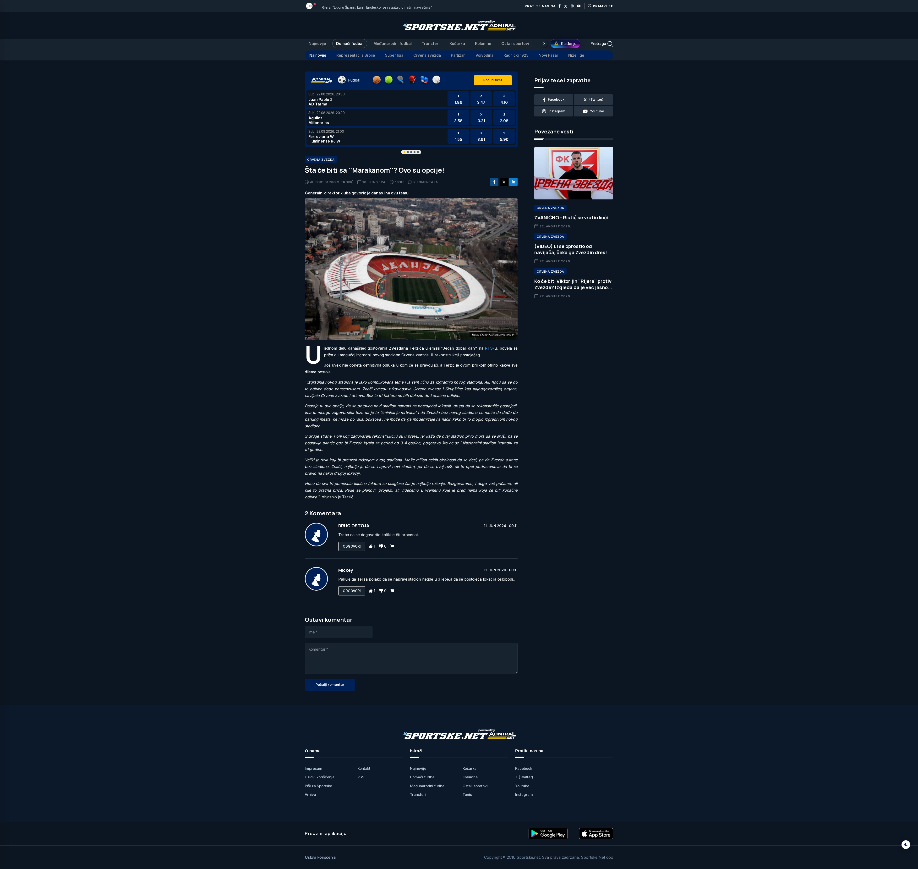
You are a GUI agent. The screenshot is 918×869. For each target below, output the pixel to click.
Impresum (313, 768)
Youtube (522, 786)
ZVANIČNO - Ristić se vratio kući (571, 217)
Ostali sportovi (515, 43)
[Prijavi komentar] (392, 546)
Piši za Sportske (318, 786)
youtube (597, 111)
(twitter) (596, 99)
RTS (489, 348)
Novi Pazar (548, 55)
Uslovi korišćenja (319, 777)
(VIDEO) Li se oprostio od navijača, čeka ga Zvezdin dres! (570, 249)
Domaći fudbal (349, 43)
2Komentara (425, 182)
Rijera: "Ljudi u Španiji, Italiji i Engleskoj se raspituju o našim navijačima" (377, 6)
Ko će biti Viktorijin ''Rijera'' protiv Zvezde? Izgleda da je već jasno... (573, 284)
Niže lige (576, 55)
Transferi (430, 43)
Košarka (457, 43)
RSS (360, 777)
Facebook (523, 768)
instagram (556, 111)
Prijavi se (603, 6)
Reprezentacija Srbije (355, 55)
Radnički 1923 (516, 55)
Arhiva (310, 794)
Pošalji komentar (330, 684)
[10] (309, 6)
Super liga (394, 55)
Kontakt (363, 768)
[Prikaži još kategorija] (544, 43)
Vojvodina (484, 55)
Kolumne (483, 43)
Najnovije (317, 43)
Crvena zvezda (427, 55)
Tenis (467, 794)
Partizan (458, 55)
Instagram (524, 794)
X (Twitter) (524, 777)
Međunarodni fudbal (392, 43)
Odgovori (352, 546)
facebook (556, 99)
